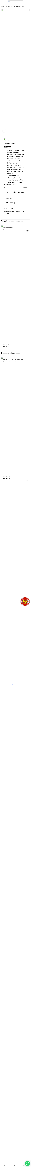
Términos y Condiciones (8, 658)
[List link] (15, 624)
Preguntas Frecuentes (7, 655)
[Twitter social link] (7, 216)
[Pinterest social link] (9, 216)
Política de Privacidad (7, 661)
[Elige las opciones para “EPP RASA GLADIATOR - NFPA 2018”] (27, 478)
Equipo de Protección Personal (15, 6)
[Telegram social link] (13, 216)
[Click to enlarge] (4, 131)
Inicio (2, 6)
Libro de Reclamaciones (8, 670)
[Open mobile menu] (2, 2)
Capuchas (6, 229)
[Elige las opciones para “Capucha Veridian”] (27, 347)
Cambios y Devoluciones (8, 667)
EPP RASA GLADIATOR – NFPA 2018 (13, 359)
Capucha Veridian (8, 227)
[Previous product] (25, 6)
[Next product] (29, 6)
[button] (27, 1163)
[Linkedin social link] (11, 216)
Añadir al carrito (18, 192)
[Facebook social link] (5, 216)
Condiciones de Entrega (8, 664)
